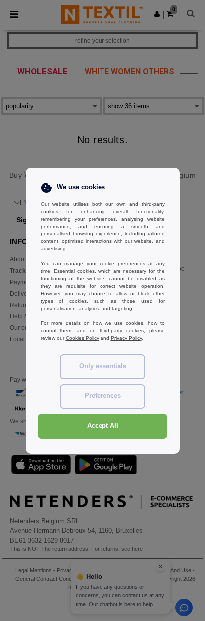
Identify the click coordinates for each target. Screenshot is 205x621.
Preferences (103, 395)
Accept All (102, 425)
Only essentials (102, 366)
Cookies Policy (82, 338)
